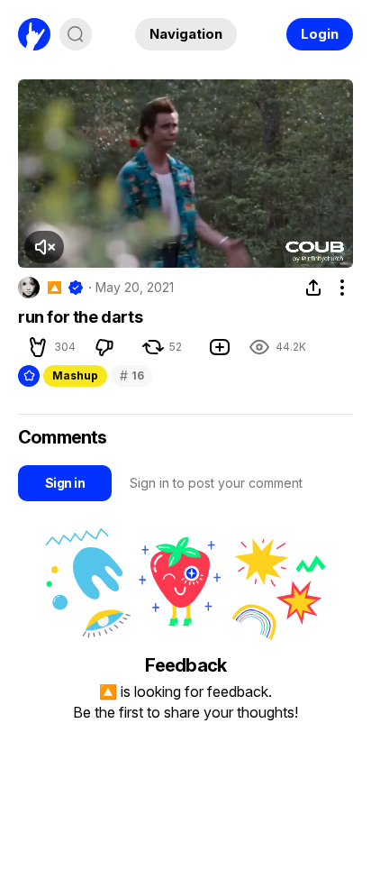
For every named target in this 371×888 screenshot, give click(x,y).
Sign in (65, 482)
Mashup (75, 375)
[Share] (313, 287)
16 (131, 375)
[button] (38, 347)
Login (320, 33)
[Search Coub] (75, 34)
